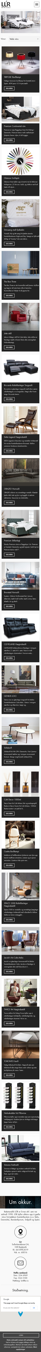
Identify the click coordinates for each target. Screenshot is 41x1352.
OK (34, 1308)
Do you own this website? (11, 1308)
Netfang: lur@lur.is (20, 1280)
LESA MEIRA (9, 88)
